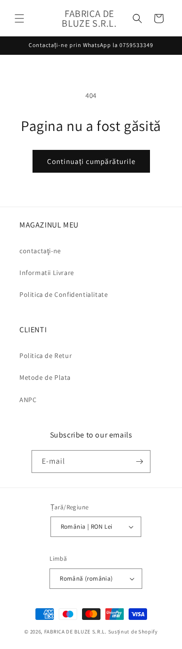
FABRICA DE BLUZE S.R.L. (75, 631)
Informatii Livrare (46, 272)
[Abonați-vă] (139, 461)
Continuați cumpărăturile (91, 161)
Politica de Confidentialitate (63, 294)
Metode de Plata (45, 377)
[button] (19, 18)
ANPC (27, 399)
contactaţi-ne (40, 250)
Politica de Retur (45, 355)
